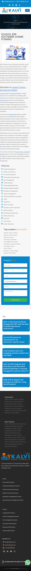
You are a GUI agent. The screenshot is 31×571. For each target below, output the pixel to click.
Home (15, 20)
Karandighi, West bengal (11, 241)
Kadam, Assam (9, 399)
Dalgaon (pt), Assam (10, 408)
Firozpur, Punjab (18, 399)
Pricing (11, 424)
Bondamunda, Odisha (11, 404)
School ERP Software (20, 424)
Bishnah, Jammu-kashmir (11, 232)
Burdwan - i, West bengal (11, 250)
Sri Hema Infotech (15, 568)
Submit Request (15, 300)
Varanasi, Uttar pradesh (10, 235)
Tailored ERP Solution (11, 446)
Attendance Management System (11, 496)
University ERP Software (9, 523)
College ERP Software (11, 426)
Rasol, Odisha (7, 248)
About (6, 424)
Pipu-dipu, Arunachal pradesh (12, 244)
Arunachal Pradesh (8, 90)
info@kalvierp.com (10, 542)
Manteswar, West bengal (12, 412)
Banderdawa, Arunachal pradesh (14, 401)
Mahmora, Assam (9, 237)
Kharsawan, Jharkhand (10, 239)
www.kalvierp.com (10, 545)
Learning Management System (11, 486)
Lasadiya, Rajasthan (18, 406)
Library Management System (10, 516)
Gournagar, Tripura (9, 246)
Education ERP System (16, 442)
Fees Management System (9, 520)
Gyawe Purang (19, 87)
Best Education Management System (12, 500)
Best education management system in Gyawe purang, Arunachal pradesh (16, 23)
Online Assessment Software (10, 489)
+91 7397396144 (10, 548)
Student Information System (10, 493)
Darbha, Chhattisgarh (10, 253)
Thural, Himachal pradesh (19, 410)
